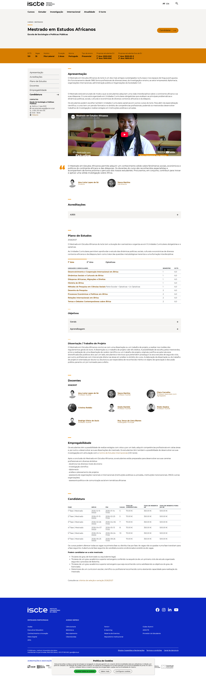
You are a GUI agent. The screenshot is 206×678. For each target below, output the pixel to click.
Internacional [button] (73, 12)
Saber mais (105, 671)
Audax (30, 627)
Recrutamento (71, 633)
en (167, 4)
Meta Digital (32, 637)
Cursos (30, 22)
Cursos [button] (31, 12)
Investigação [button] (56, 12)
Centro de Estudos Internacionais (113, 453)
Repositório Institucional (113, 637)
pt (164, 4)
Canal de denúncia (171, 650)
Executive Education (35, 630)
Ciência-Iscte (71, 627)
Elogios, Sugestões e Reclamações (131, 650)
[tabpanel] (124, 286)
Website (35, 115)
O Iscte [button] (102, 12)
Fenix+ (106, 627)
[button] (168, 30)
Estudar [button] (42, 12)
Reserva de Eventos (112, 633)
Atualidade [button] (89, 12)
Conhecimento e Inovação (38, 633)
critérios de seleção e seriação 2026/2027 (96, 580)
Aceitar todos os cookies (85, 671)
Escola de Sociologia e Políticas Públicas (48, 34)
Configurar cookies (123, 671)
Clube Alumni (148, 627)
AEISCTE (146, 630)
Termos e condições (154, 650)
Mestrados (38, 22)
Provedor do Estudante (152, 633)
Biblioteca (70, 630)
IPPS (29, 640)
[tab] (77, 261)
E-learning (108, 630)
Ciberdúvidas (71, 637)
